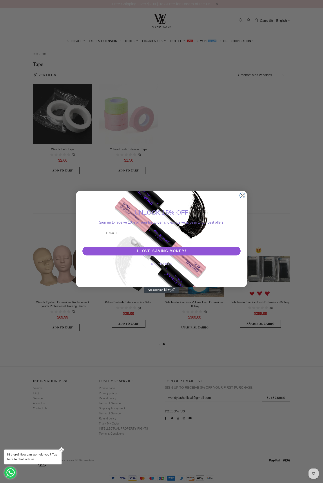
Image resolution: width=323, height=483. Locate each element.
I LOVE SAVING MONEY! (161, 251)
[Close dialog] (242, 195)
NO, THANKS (161, 264)
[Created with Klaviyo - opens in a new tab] (161, 290)
